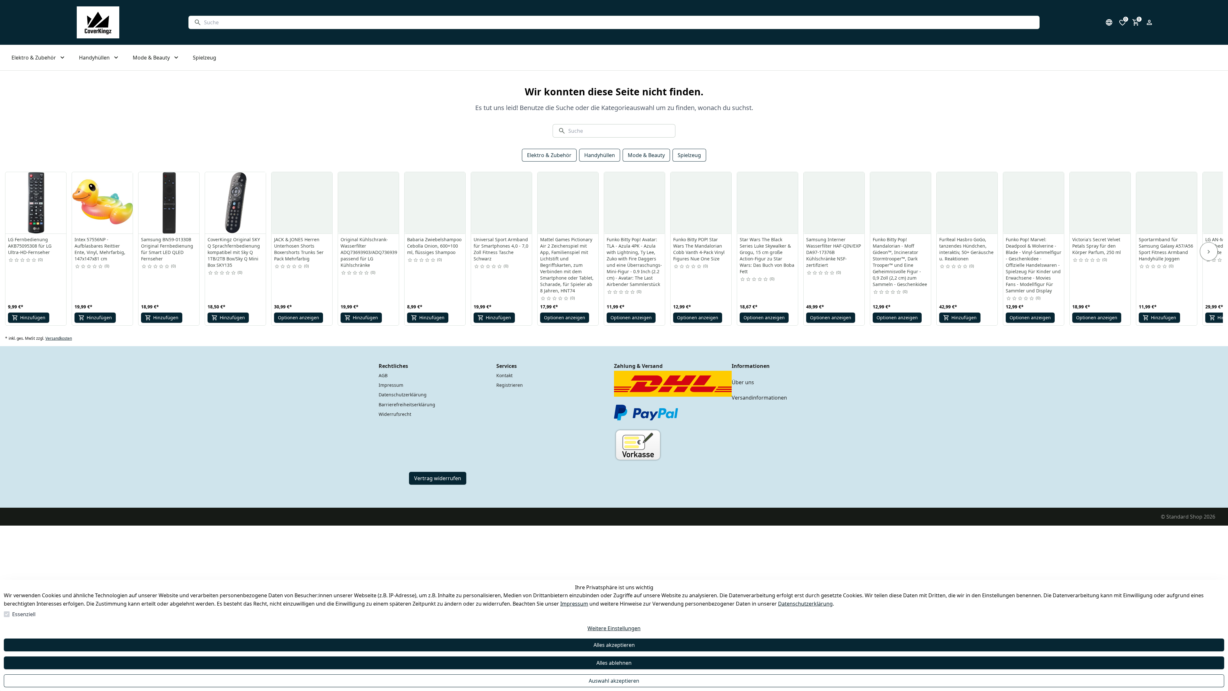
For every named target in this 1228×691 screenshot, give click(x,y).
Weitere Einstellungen (614, 628)
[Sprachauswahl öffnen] (1109, 22)
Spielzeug (689, 155)
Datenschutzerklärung (805, 603)
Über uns (743, 382)
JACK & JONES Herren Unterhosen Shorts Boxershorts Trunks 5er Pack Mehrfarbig (299, 249)
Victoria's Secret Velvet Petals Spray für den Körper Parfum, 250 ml (1096, 245)
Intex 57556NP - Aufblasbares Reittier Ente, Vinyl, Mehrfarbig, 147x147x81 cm (100, 249)
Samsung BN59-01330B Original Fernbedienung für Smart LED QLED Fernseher (167, 249)
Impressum (574, 603)
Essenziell (23, 614)
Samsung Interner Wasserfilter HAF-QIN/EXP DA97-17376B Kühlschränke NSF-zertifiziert (833, 252)
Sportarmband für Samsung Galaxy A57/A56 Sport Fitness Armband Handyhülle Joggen (1166, 249)
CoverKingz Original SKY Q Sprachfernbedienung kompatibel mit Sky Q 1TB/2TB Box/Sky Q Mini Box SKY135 (234, 252)
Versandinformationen (759, 397)
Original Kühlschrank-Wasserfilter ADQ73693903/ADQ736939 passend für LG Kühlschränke (369, 252)
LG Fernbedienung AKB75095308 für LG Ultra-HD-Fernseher (29, 245)
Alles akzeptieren (614, 644)
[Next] (1209, 251)
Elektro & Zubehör (549, 155)
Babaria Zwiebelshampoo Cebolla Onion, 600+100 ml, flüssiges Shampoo (434, 245)
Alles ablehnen (614, 662)
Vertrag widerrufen (437, 478)
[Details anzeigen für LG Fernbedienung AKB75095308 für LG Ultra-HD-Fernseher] (36, 203)
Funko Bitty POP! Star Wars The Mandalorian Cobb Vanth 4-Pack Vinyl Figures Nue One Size (699, 249)
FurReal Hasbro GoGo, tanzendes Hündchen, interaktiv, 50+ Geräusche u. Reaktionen (966, 249)
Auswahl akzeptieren (614, 680)
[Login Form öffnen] (1149, 22)
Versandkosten (58, 338)
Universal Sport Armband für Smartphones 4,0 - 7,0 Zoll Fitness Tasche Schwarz (501, 249)
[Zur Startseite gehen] (98, 22)
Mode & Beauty (646, 155)
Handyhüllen (599, 155)
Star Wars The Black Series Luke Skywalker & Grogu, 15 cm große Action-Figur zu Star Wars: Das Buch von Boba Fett (767, 255)
